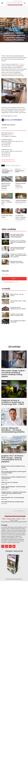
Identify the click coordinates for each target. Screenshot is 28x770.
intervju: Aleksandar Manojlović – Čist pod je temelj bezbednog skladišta (18, 249)
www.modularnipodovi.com (8, 159)
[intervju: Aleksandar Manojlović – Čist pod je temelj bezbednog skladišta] (5, 248)
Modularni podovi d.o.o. (16, 165)
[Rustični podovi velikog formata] (7, 211)
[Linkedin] (10, 546)
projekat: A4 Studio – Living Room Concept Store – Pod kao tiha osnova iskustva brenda (13, 492)
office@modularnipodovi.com (8, 161)
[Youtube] (13, 546)
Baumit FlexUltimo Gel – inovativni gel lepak (12, 497)
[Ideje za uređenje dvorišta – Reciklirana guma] (7, 196)
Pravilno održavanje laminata (19, 171)
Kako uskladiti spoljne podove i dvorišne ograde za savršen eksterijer (13, 472)
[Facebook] (2, 546)
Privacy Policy (16, 282)
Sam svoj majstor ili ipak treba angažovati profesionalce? (7, 171)
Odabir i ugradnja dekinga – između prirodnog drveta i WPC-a (13, 487)
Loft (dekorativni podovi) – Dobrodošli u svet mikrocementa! (20, 217)
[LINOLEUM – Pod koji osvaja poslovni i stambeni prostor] (5, 314)
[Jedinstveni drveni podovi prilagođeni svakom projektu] (5, 262)
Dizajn (20, 28)
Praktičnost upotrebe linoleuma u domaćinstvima (20, 185)
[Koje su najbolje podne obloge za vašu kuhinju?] (5, 321)
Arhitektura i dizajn (10, 28)
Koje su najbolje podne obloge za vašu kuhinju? (18, 321)
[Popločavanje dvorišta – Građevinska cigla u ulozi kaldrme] (5, 308)
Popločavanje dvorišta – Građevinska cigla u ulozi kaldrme (18, 308)
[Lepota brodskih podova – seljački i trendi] (5, 301)
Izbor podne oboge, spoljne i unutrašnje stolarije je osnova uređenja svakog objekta (17, 236)
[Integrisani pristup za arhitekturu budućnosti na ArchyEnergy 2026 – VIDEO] (5, 242)
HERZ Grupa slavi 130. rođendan (9, 482)
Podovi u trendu (14, 30)
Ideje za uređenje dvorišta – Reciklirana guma (6, 202)
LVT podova (21, 64)
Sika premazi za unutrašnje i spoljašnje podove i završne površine (13, 477)
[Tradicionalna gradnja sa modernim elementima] (21, 196)
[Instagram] (6, 546)
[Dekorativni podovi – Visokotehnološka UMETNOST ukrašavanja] (7, 179)
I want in (13, 278)
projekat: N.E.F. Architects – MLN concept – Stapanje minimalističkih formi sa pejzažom (18, 255)
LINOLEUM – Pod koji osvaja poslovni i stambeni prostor (16, 314)
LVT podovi (8, 165)
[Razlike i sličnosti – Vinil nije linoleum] (5, 295)
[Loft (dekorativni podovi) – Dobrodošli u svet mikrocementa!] (21, 211)
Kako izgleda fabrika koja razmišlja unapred (12, 501)
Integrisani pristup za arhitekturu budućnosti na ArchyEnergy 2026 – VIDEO (18, 242)
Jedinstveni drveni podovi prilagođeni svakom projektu (17, 262)
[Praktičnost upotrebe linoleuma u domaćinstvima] (21, 179)
